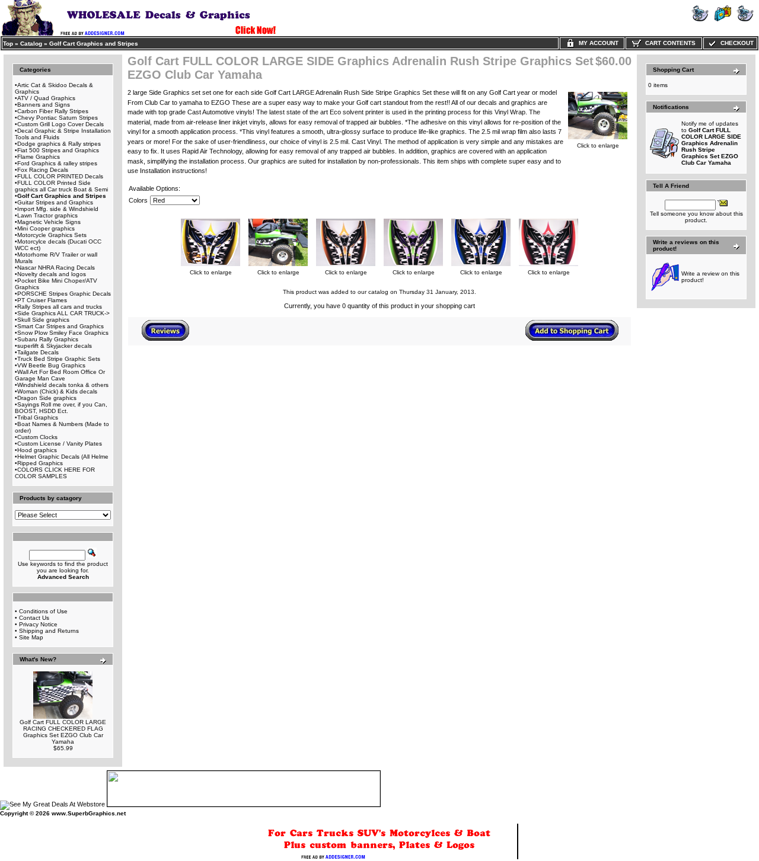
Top (8, 43)
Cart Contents (669, 43)
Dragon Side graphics (46, 398)
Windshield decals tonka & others (63, 385)
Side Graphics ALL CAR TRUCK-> (63, 313)
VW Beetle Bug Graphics (51, 365)
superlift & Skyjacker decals (54, 346)
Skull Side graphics (43, 319)
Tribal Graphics (37, 417)
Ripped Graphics (40, 463)
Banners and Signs (43, 104)
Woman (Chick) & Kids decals (57, 391)
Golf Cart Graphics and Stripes (93, 43)
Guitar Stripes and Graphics (55, 202)
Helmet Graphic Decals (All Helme (63, 456)
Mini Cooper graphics (46, 228)
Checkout (735, 43)
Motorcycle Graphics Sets (52, 235)
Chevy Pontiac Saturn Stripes (57, 117)
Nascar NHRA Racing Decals (56, 267)
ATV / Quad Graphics (46, 98)
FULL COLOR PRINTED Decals (60, 176)
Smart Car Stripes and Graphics (60, 326)
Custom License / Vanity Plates (59, 443)
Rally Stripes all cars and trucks (59, 306)
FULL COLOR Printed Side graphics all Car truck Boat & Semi (61, 186)
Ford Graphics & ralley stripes (57, 163)
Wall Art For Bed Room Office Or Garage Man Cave (60, 375)
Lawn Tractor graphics (47, 215)
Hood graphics (37, 450)
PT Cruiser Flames (42, 300)
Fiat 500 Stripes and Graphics (58, 150)
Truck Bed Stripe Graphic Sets (58, 359)
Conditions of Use (43, 611)
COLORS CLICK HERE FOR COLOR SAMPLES (55, 472)
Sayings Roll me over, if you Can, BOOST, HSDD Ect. (61, 407)
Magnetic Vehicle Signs (49, 222)
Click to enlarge (598, 145)
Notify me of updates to (711, 143)
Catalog (31, 43)
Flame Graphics (38, 156)
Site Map (31, 637)
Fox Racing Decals (42, 170)
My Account (596, 43)
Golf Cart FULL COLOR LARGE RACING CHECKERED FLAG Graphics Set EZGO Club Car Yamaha (63, 732)
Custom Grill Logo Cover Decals (60, 124)
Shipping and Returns (49, 631)
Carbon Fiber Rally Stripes (52, 111)
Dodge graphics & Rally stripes (59, 143)
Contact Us (34, 617)
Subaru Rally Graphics (47, 339)
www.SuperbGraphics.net (89, 813)
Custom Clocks (37, 437)
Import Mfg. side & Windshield (57, 209)
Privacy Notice (38, 624)
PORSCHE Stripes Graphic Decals (64, 293)
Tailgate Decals (38, 352)
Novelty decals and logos (51, 274)
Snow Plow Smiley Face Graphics (63, 332)
